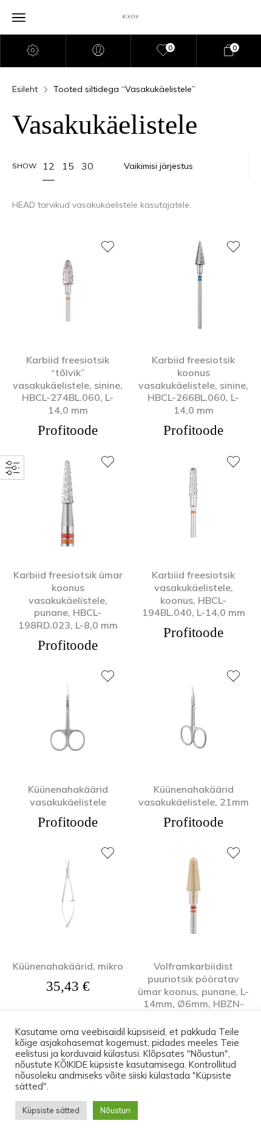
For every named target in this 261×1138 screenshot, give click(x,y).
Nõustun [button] (115, 1110)
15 (68, 166)
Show (24, 165)
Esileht (25, 89)
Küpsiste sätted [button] (51, 1110)
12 (48, 166)
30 (87, 166)
